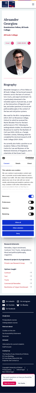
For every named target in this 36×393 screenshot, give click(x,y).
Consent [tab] (6, 163)
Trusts (6, 280)
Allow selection (18, 228)
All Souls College (11, 35)
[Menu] (33, 4)
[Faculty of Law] (8, 4)
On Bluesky (24, 305)
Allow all (18, 222)
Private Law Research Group (14, 263)
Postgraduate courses (9, 320)
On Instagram (25, 301)
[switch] (31, 202)
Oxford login (21, 370)
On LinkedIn (10, 301)
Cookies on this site (8, 331)
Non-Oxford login (8, 372)
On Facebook (10, 309)
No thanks (21, 383)
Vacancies (5, 336)
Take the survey (9, 383)
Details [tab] (18, 163)
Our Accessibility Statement (11, 333)
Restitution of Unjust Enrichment (16, 287)
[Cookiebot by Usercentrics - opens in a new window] (25, 158)
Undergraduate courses (10, 323)
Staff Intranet (6, 347)
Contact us (15, 360)
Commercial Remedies (12, 283)
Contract (7, 273)
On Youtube (10, 305)
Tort (5, 276)
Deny (18, 233)
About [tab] (29, 163)
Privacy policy (6, 370)
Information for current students (13, 344)
